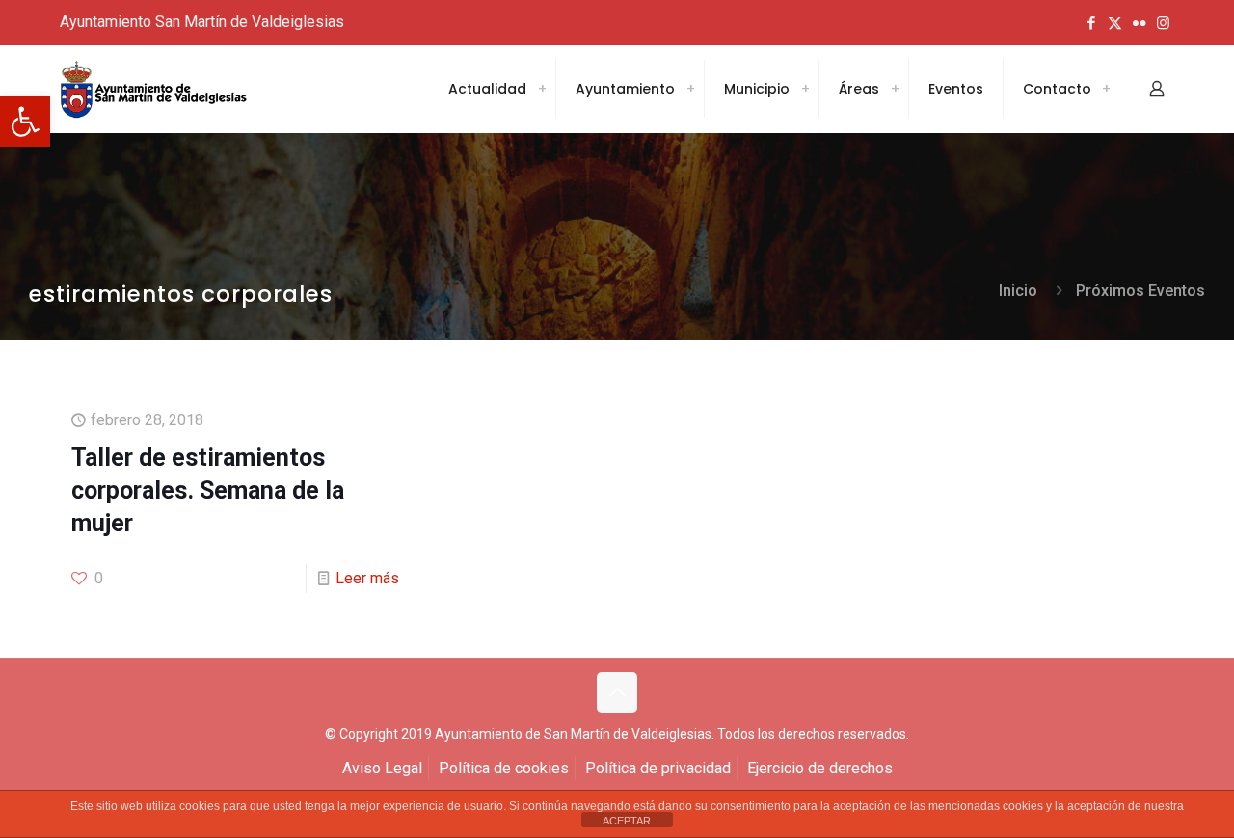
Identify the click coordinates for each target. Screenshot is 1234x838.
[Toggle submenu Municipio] (805, 88)
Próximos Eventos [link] (1140, 291)
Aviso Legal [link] (382, 768)
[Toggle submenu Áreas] (894, 88)
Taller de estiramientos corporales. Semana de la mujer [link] (207, 490)
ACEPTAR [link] (627, 820)
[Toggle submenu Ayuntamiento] (690, 88)
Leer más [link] (367, 578)
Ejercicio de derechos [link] (820, 768)
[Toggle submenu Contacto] (1105, 88)
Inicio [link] (1018, 291)
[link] (25, 121)
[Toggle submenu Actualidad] (541, 88)
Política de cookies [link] (504, 768)
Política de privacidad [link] (658, 768)
